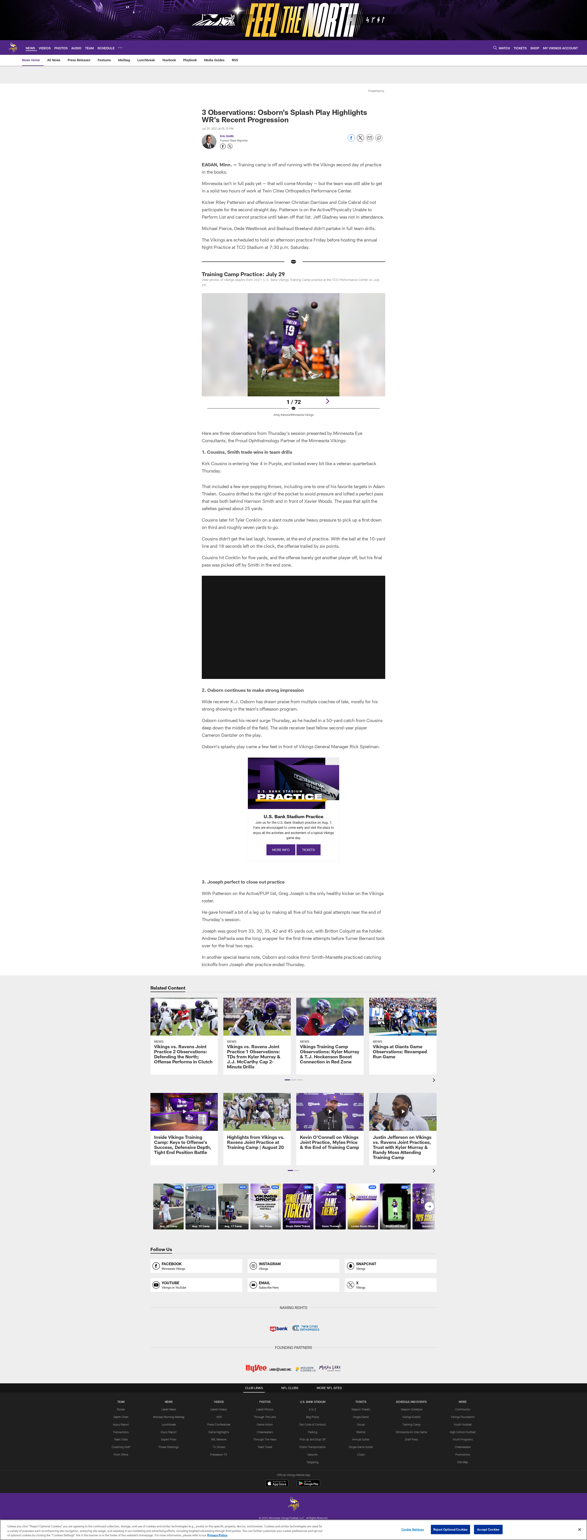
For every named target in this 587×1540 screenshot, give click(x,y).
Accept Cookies (488, 1529)
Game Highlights (218, 1432)
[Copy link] (378, 138)
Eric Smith (227, 136)
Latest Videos (218, 1409)
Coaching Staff (121, 1446)
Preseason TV (218, 1454)
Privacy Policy (217, 1535)
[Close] (580, 1529)
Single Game (361, 1416)
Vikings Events (411, 1416)
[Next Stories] (429, 1206)
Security (312, 1454)
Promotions (462, 1454)
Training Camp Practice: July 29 (243, 274)
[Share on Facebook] (351, 140)
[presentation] (435, 1080)
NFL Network (219, 1439)
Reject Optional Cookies (450, 1529)
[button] (293, 627)
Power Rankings (169, 1446)
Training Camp (411, 1424)
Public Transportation (312, 1446)
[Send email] (369, 140)
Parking (312, 1432)
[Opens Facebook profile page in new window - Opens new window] (223, 146)
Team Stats (121, 1439)
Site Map (462, 1462)
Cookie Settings (412, 1529)
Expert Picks (168, 1439)
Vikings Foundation (463, 1416)
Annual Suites (360, 1439)
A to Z (312, 1409)
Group (361, 1424)
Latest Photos (264, 1409)
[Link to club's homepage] (12, 47)
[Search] (495, 47)
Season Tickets (361, 1409)
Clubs (361, 1454)
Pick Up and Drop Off (313, 1439)
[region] (293, 1530)
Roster (121, 1409)
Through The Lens (265, 1416)
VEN (219, 1416)
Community (462, 1409)
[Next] (327, 401)
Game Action (265, 1424)
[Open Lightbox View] (293, 357)
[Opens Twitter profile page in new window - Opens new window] (230, 146)
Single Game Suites (361, 1446)
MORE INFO (281, 850)
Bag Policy (312, 1416)
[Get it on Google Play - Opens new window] (308, 1485)
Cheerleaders (265, 1432)
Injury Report (121, 1424)
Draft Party (411, 1439)
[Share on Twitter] (360, 140)
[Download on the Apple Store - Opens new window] (277, 1484)
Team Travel (265, 1446)
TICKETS (308, 850)
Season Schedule (411, 1409)
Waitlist (360, 1432)
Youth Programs (463, 1439)
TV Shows (219, 1446)
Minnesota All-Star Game (411, 1432)
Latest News (168, 1409)
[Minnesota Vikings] (293, 1504)
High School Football (463, 1432)
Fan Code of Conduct (312, 1424)
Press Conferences (218, 1424)
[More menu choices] (120, 48)
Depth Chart (121, 1416)
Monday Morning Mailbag (168, 1416)
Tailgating (312, 1462)
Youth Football (463, 1424)
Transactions (121, 1432)
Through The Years (265, 1439)
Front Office (121, 1454)
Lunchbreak (169, 1424)
